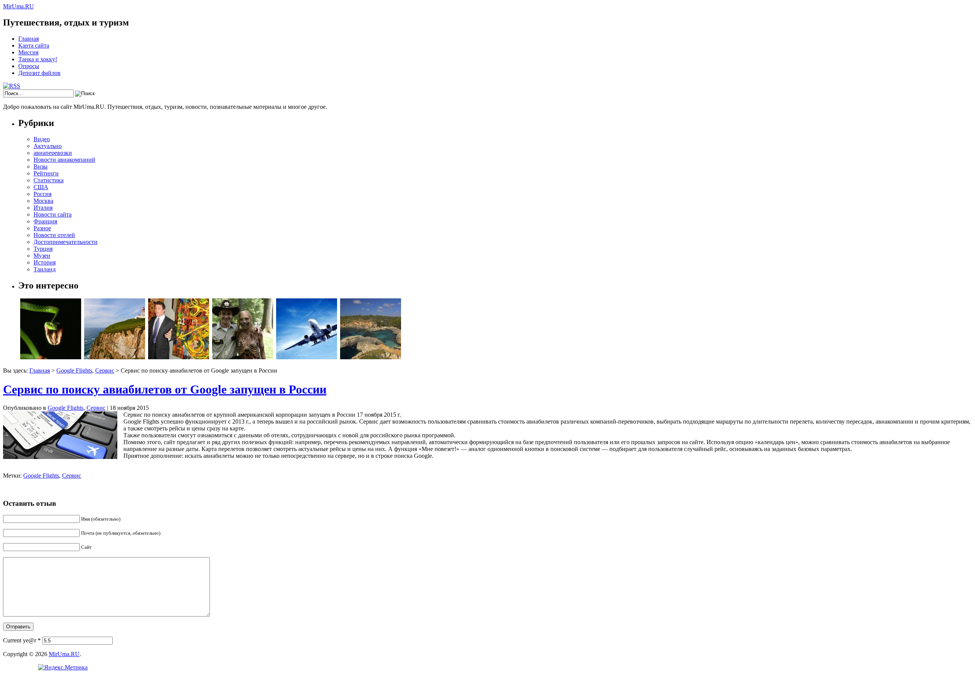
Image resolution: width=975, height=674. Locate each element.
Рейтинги (46, 173)
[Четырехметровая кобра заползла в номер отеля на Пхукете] (50, 357)
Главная (28, 38)
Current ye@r (22, 640)
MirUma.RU (18, 6)
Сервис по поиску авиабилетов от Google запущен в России (164, 389)
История (45, 262)
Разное (42, 228)
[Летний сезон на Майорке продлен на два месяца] (370, 357)
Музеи (42, 255)
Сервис (104, 370)
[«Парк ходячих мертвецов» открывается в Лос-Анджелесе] (242, 357)
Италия (43, 207)
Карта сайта (33, 45)
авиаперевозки (53, 153)
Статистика (49, 180)
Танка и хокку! (37, 59)
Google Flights (74, 370)
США (41, 187)
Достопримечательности (66, 242)
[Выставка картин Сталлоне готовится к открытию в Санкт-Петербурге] (178, 357)
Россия (42, 194)
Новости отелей (54, 235)
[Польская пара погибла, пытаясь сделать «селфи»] (114, 357)
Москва (43, 201)
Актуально (48, 146)
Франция (45, 221)
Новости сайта (53, 214)
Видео (42, 139)
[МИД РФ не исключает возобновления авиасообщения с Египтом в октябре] (306, 357)
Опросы (28, 66)
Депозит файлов (39, 73)
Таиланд (45, 269)
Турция (43, 248)
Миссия (28, 52)
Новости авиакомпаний (64, 159)
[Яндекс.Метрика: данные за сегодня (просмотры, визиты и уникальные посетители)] (63, 667)
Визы (41, 166)
